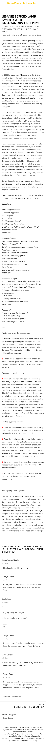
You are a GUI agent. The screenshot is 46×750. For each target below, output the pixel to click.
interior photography (20, 738)
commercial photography (19, 740)
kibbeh (21, 92)
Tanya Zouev (8, 577)
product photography (24, 736)
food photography (29, 734)
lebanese (21, 29)
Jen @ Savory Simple (10, 560)
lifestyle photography (36, 738)
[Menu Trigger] (2, 2)
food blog (33, 740)
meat (28, 29)
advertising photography (13, 734)
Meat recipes (28, 27)
